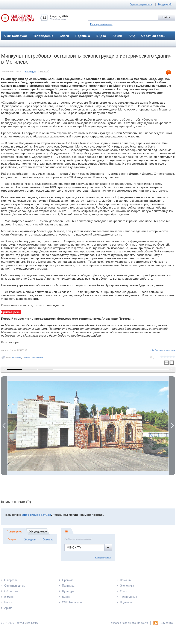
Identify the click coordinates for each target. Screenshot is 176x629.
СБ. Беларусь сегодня (162, 350)
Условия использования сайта (129, 623)
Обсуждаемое (38, 531)
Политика (68, 585)
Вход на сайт (165, 4)
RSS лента (166, 623)
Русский (44, 71)
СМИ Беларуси (15, 35)
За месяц (48, 539)
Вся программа (103, 557)
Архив (117, 35)
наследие (37, 357)
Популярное (14, 531)
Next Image (172, 425)
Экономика (127, 585)
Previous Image (4, 425)
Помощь (125, 580)
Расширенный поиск (101, 24)
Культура (30, 71)
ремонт (27, 357)
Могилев (16, 357)
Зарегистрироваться (141, 4)
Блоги (64, 35)
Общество (11, 591)
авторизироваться (36, 514)
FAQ (132, 35)
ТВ (66, 531)
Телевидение (43, 35)
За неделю (30, 539)
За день (12, 539)
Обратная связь (153, 35)
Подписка (82, 35)
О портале (11, 580)
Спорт (124, 591)
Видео (101, 35)
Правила (67, 580)
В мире (9, 596)
